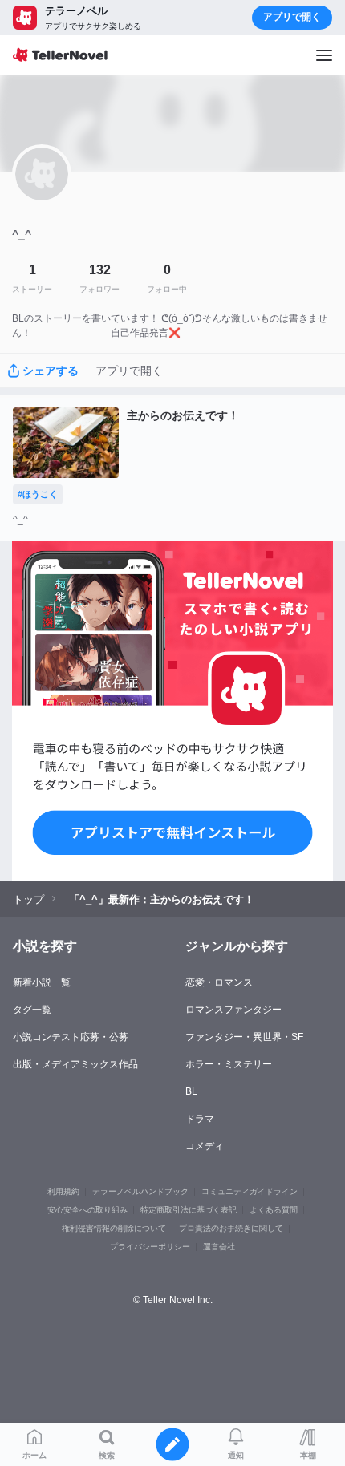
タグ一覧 (32, 1009)
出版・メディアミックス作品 (75, 1064)
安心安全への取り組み (87, 1209)
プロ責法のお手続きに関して (231, 1228)
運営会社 (219, 1246)
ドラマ (199, 1118)
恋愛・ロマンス (219, 982)
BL (191, 1091)
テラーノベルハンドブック (140, 1191)
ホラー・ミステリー (228, 1064)
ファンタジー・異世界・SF (244, 1037)
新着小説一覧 (42, 982)
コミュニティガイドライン (249, 1191)
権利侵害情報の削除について (114, 1228)
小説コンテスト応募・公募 (70, 1037)
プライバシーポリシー (150, 1246)
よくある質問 (274, 1209)
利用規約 (63, 1191)
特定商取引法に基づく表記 (188, 1209)
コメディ (204, 1146)
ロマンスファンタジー (233, 1009)
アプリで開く (292, 16)
